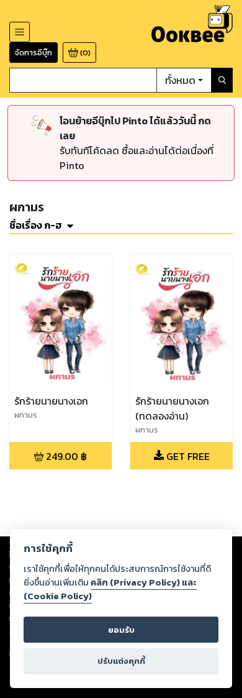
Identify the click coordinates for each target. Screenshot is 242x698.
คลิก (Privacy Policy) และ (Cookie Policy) (110, 589)
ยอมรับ (121, 630)
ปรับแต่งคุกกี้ (121, 661)
